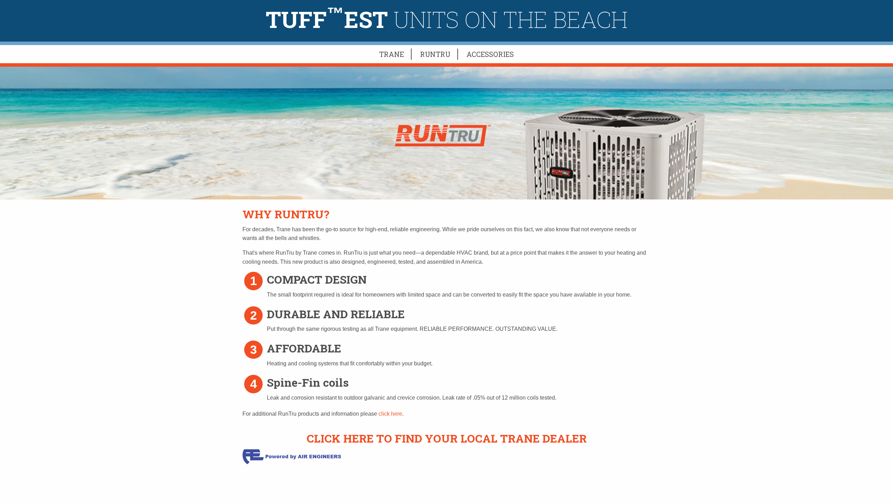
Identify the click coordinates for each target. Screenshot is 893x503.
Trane (391, 54)
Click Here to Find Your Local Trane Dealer (447, 438)
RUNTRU (435, 54)
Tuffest (447, 19)
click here (390, 414)
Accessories (490, 54)
